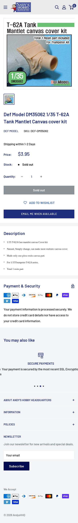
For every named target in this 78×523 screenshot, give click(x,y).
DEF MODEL (11, 131)
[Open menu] (5, 7)
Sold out (39, 190)
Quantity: (10, 176)
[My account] (64, 7)
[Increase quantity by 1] (41, 176)
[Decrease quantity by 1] (22, 176)
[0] (71, 7)
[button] (39, 214)
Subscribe (16, 466)
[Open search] (57, 7)
